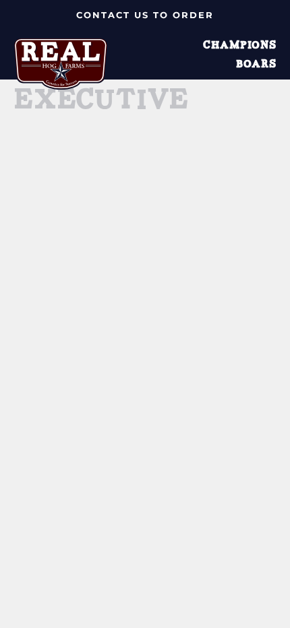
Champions (240, 45)
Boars (256, 64)
